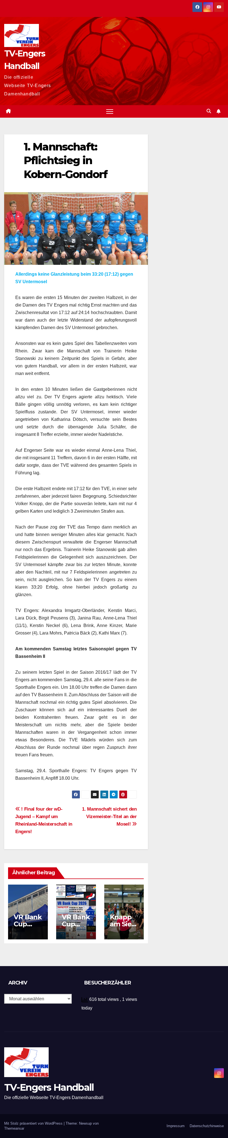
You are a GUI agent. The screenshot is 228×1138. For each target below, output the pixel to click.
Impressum (176, 1126)
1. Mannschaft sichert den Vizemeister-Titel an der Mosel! (109, 816)
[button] (209, 111)
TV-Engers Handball (49, 1087)
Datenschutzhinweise (207, 1126)
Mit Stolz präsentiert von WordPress (34, 1123)
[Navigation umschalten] (110, 111)
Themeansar (14, 1128)
